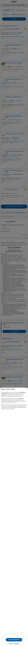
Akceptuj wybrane (14, 643)
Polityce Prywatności (13, 402)
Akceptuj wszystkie (14, 639)
